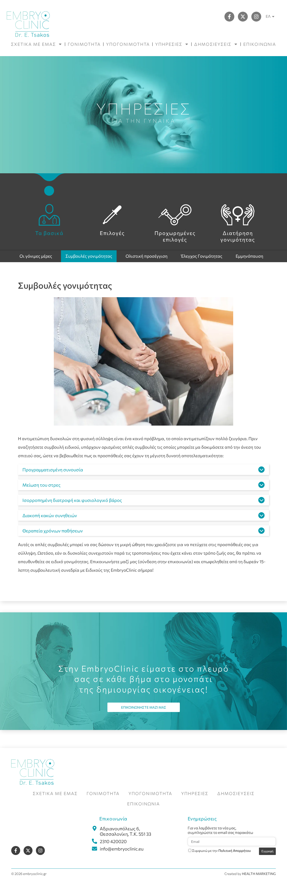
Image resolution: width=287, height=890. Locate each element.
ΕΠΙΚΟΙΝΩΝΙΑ (259, 44)
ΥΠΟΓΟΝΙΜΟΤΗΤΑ (128, 44)
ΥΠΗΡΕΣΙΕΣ (168, 44)
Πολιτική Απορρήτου (234, 850)
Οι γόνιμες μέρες (36, 256)
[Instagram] (256, 17)
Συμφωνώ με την (221, 850)
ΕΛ (268, 16)
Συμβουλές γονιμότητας (88, 256)
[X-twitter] (243, 17)
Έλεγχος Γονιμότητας (201, 256)
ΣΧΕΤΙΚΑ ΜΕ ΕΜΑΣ (33, 44)
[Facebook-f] (229, 17)
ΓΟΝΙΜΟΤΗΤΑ (84, 44)
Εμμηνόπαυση (249, 256)
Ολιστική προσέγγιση (146, 256)
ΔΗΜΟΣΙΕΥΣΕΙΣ (212, 44)
